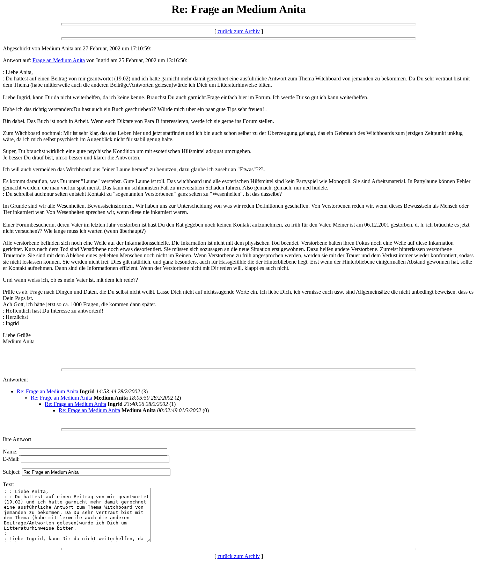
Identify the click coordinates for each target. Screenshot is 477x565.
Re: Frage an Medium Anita (47, 391)
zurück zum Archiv (239, 31)
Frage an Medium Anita (58, 60)
